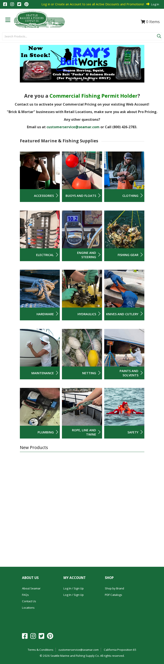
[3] (82, 79)
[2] (76, 79)
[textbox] (77, 36)
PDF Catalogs (113, 595)
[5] (94, 79)
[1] (70, 79)
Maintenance (42, 373)
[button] (159, 35)
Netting (89, 373)
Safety (132, 432)
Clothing (130, 195)
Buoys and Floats (81, 195)
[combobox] (79, 36)
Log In (155, 4)
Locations (28, 608)
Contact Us (29, 601)
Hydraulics (87, 314)
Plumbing (46, 432)
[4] (88, 79)
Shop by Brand (114, 588)
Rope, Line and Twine (84, 432)
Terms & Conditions (40, 650)
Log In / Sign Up (73, 588)
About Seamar (31, 588)
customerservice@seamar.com (73, 127)
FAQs (25, 595)
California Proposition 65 (120, 650)
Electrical (45, 255)
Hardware (45, 314)
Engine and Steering (86, 254)
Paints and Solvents (129, 373)
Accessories (44, 195)
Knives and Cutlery (122, 314)
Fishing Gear (128, 255)
